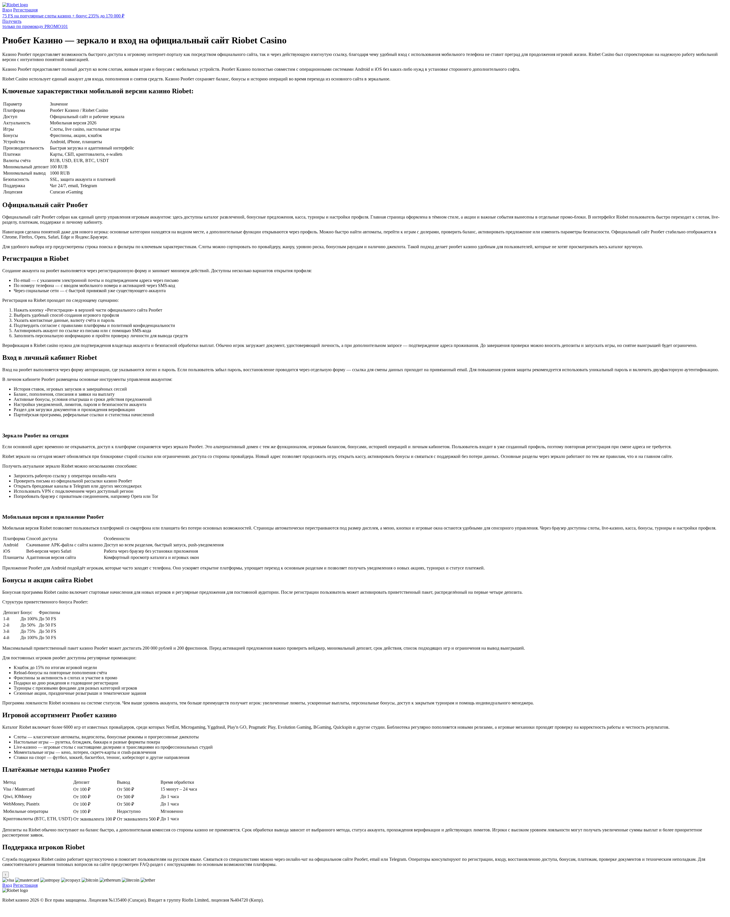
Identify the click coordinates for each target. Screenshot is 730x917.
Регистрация (25, 9)
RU (5, 909)
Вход (7, 9)
